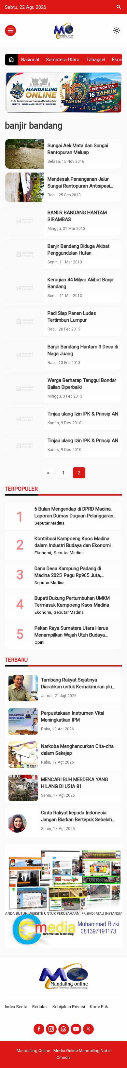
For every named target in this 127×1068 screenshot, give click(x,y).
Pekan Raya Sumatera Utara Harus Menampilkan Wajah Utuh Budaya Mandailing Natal (71, 635)
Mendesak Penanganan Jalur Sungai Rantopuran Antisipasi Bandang (79, 186)
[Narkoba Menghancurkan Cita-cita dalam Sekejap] (23, 754)
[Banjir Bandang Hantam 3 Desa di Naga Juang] (24, 355)
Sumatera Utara (62, 59)
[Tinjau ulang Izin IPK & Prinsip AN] (24, 418)
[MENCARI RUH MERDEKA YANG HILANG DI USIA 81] (23, 788)
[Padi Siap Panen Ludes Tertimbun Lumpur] (24, 321)
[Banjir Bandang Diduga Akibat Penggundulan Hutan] (24, 254)
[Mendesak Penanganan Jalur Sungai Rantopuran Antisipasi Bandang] (24, 187)
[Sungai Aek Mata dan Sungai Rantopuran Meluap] (24, 154)
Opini (39, 642)
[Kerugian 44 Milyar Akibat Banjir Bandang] (24, 288)
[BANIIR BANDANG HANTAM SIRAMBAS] (24, 221)
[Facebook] (39, 1029)
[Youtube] (76, 1029)
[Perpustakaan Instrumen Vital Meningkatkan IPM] (23, 721)
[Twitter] (88, 1029)
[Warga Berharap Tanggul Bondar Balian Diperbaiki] (24, 388)
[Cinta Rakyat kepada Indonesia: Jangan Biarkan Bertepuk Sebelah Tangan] (23, 821)
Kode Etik (99, 1006)
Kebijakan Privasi (68, 1006)
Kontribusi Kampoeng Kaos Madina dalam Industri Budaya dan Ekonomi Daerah (73, 545)
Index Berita (16, 1006)
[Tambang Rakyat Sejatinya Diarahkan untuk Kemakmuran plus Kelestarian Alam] (23, 688)
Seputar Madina (49, 523)
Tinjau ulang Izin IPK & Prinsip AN (83, 414)
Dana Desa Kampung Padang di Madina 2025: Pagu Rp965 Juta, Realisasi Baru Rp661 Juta (68, 575)
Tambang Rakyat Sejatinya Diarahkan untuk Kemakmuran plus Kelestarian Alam (78, 686)
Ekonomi (43, 553)
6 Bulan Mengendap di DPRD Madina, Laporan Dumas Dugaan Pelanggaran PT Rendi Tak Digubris (74, 516)
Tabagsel (95, 59)
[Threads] (63, 1029)
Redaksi (40, 1006)
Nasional (30, 59)
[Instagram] (51, 1029)
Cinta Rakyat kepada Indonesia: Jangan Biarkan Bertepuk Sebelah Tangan (76, 819)
